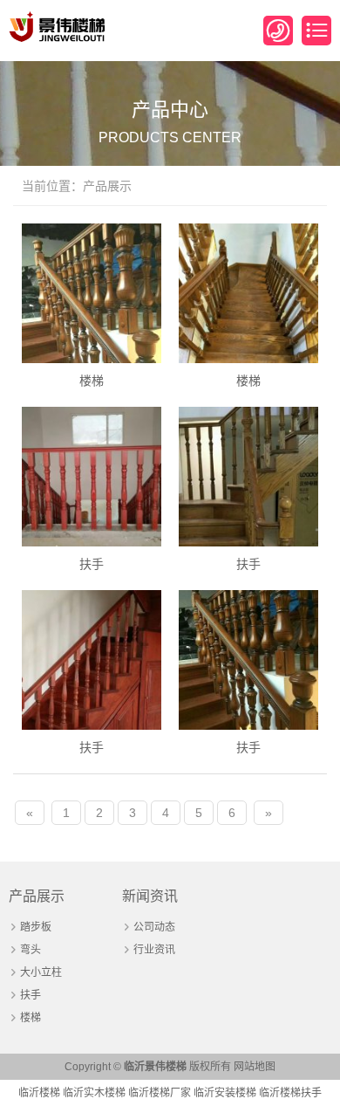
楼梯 (30, 1018)
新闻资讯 (150, 896)
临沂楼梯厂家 (159, 1093)
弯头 (30, 950)
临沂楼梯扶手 (290, 1093)
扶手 (30, 995)
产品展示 (37, 896)
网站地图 (254, 1067)
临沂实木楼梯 (94, 1093)
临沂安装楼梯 (225, 1093)
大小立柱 (41, 972)
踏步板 (35, 927)
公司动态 (154, 927)
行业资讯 (154, 950)
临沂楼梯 (39, 1093)
